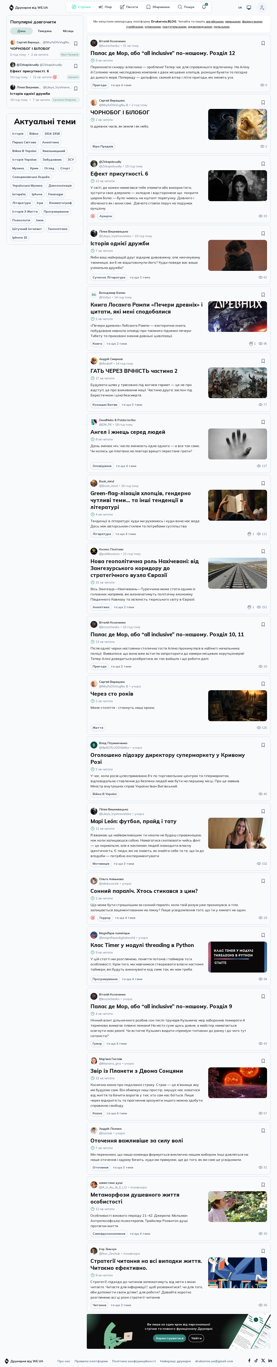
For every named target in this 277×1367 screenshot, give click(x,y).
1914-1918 (52, 134)
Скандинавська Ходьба (31, 177)
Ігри (40, 203)
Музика (18, 168)
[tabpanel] (45, 71)
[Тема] (249, 7)
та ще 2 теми (116, 344)
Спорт (65, 168)
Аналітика (50, 142)
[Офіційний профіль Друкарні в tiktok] (256, 1360)
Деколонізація (60, 185)
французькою (252, 21)
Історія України (24, 160)
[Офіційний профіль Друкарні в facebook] (249, 1360)
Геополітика (57, 229)
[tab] (21, 30)
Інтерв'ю (19, 194)
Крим (34, 168)
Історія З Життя (25, 211)
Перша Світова (24, 142)
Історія (17, 134)
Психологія (21, 220)
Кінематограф (60, 203)
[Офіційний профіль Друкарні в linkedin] (270, 1360)
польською (222, 27)
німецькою (233, 21)
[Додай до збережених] (76, 43)
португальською (175, 27)
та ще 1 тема (140, 277)
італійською (134, 27)
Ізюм (39, 220)
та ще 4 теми (121, 85)
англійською (215, 21)
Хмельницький (53, 151)
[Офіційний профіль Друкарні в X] (263, 1360)
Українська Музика (27, 185)
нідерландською (200, 27)
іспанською (153, 27)
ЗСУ (71, 160)
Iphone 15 (19, 237)
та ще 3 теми (132, 405)
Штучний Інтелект (27, 229)
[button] (204, 7)
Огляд (49, 168)
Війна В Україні (24, 151)
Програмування (56, 211)
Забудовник (52, 160)
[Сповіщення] (203, 7)
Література (21, 203)
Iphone (37, 194)
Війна (33, 134)
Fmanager (55, 194)
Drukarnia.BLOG (163, 21)
